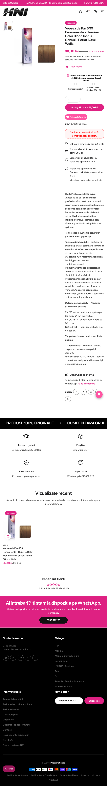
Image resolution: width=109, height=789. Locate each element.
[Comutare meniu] (102, 12)
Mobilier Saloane (63, 686)
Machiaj (59, 650)
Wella (5, 545)
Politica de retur (11, 709)
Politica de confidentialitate (17, 704)
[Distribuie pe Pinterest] (84, 392)
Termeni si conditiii (13, 699)
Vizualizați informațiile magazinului (86, 180)
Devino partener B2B (13, 745)
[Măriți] (38, 44)
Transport (85, 775)
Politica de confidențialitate (44, 775)
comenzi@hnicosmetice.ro (17, 649)
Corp (57, 676)
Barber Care (61, 661)
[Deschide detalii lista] (99, 394)
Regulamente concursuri (16, 734)
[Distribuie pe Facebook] (76, 392)
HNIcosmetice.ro (57, 763)
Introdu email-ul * (67, 700)
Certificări (8, 740)
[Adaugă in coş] (8, 536)
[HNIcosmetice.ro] (15, 12)
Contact (7, 729)
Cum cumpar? (10, 714)
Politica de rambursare (17, 775)
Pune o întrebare (86, 383)
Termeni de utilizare (69, 775)
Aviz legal (53, 780)
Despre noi (8, 719)
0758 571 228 (9, 645)
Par (57, 645)
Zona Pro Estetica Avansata (69, 681)
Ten (57, 671)
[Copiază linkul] (68, 399)
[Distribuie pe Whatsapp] (91, 392)
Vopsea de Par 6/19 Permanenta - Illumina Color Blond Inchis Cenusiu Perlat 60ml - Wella (18, 554)
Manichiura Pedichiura (67, 655)
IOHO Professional (65, 666)
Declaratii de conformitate (17, 724)
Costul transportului (86, 56)
